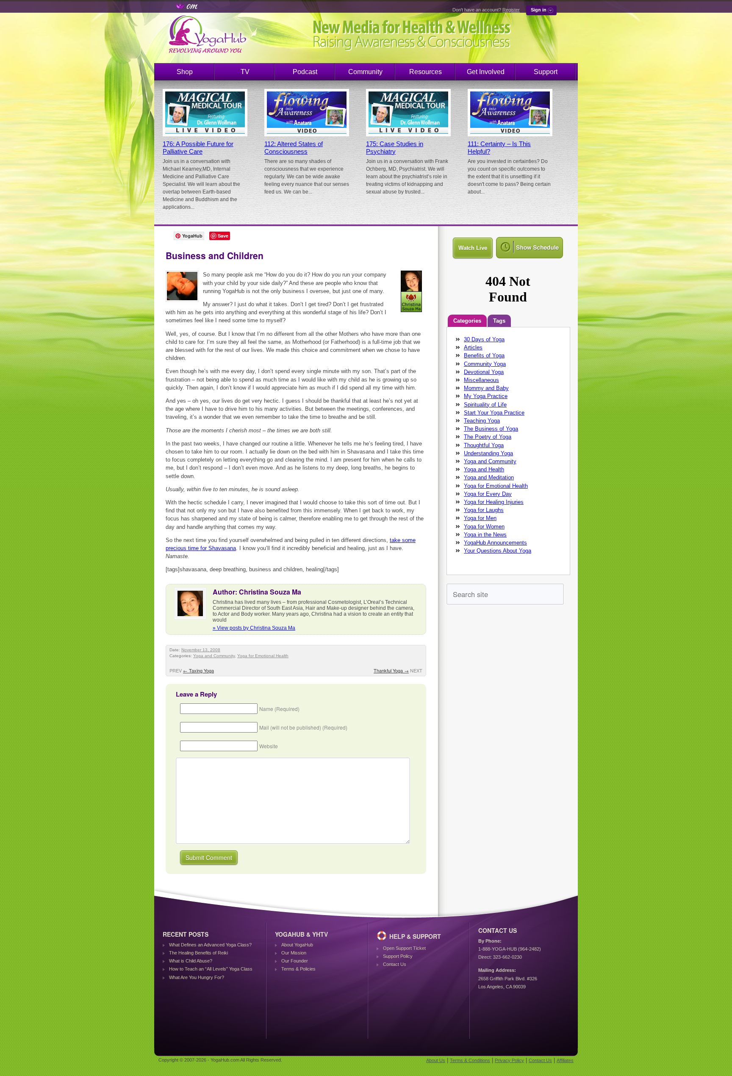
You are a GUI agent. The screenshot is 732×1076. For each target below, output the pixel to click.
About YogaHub (297, 944)
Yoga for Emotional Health (262, 655)
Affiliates (565, 1060)
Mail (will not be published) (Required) (303, 727)
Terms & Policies (298, 968)
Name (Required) (279, 708)
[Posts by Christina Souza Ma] (412, 313)
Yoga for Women (484, 526)
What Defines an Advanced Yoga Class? (210, 944)
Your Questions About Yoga (497, 551)
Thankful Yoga (391, 670)
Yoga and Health (484, 469)
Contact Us (394, 964)
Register (511, 9)
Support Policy (398, 956)
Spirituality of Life (485, 404)
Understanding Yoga (488, 453)
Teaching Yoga (482, 421)
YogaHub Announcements (495, 542)
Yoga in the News (485, 534)
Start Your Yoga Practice (494, 412)
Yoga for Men (480, 518)
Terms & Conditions (470, 1060)
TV (245, 71)
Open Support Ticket (404, 948)
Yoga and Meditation (489, 477)
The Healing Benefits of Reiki (198, 952)
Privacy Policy (509, 1060)
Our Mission (293, 952)
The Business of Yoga (491, 429)
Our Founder (294, 960)
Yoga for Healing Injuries (494, 502)
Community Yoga (485, 364)
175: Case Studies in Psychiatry (394, 148)
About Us (435, 1060)
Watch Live (472, 248)
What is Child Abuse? (190, 960)
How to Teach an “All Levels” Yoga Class (210, 968)
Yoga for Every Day (488, 494)
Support (545, 71)
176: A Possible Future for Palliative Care (198, 148)
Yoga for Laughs (484, 510)
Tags (499, 321)
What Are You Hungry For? (196, 977)
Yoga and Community (214, 655)
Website (268, 746)
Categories (467, 321)
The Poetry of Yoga (487, 437)
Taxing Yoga (198, 670)
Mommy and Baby (486, 388)
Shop (185, 71)
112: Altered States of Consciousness (293, 148)
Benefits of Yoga (484, 355)
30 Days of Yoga (484, 339)
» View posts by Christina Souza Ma (254, 628)
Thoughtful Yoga (484, 445)
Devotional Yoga (484, 372)
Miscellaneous (481, 380)
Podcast (305, 71)
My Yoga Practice (485, 396)
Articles (473, 347)
